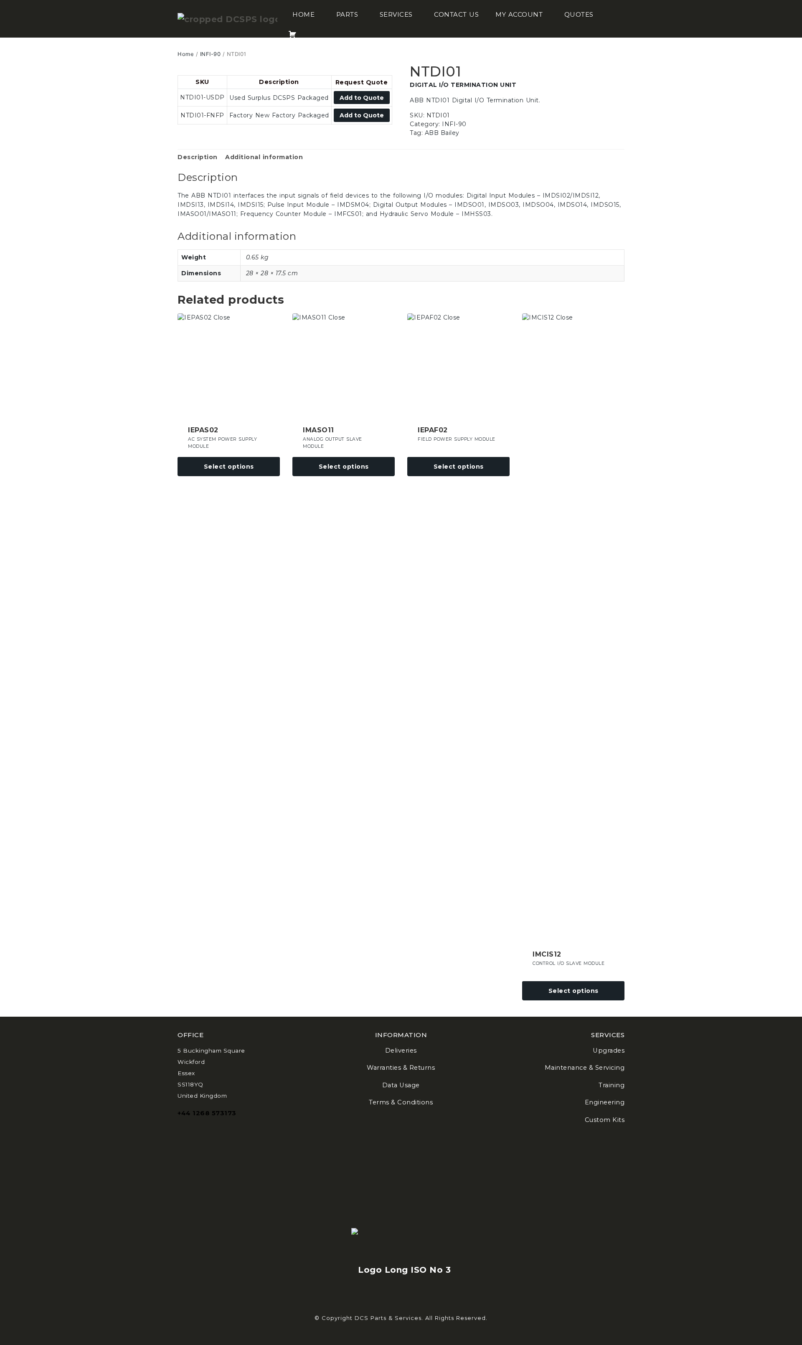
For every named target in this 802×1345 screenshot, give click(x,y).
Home (186, 54)
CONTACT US (456, 14)
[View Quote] (292, 29)
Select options (229, 466)
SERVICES (396, 14)
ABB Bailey (442, 133)
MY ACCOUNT (519, 14)
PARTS (347, 14)
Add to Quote (362, 98)
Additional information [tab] (264, 157)
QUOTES (579, 14)
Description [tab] (198, 157)
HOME (303, 14)
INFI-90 (210, 54)
